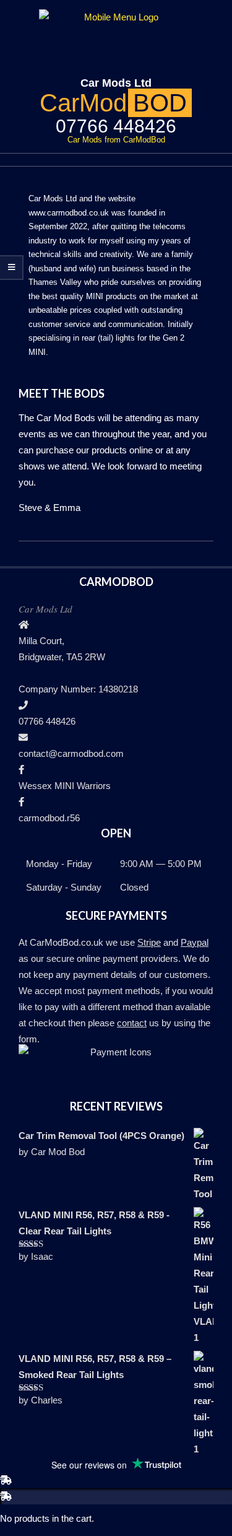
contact (132, 1023)
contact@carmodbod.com (71, 753)
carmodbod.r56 (49, 818)
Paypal (194, 942)
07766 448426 (47, 721)
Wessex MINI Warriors (65, 785)
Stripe (149, 942)
